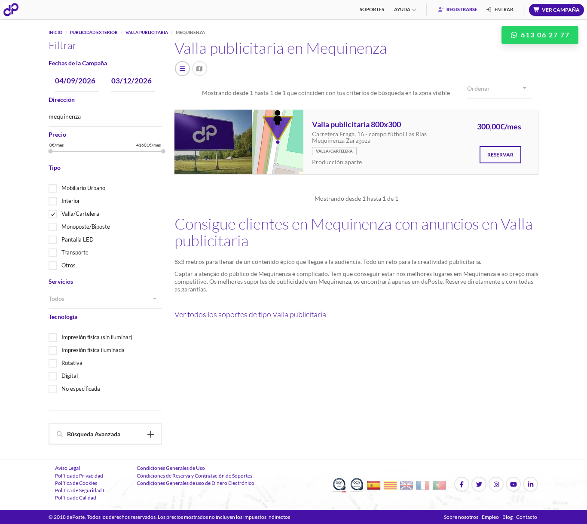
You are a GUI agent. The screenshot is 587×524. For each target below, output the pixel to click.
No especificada (80, 388)
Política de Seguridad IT (81, 490)
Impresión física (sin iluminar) (96, 337)
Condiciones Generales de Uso (171, 468)
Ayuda (402, 9)
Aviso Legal (67, 468)
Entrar (503, 9)
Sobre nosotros (461, 517)
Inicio (55, 32)
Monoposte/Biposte (85, 226)
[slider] (51, 151)
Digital (69, 375)
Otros (68, 265)
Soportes (372, 9)
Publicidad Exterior (94, 32)
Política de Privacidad (79, 475)
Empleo (490, 517)
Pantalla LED (77, 239)
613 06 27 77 (544, 35)
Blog (507, 517)
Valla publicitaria (146, 32)
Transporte (75, 252)
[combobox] (105, 299)
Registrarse (461, 9)
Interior (70, 200)
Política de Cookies (76, 483)
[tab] (105, 434)
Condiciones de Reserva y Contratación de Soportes (194, 475)
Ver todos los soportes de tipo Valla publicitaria (250, 314)
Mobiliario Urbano (83, 187)
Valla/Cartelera (80, 213)
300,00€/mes (499, 127)
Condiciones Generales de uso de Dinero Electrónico (195, 483)
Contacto (526, 517)
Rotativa (72, 362)
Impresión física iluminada (93, 349)
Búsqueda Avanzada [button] (93, 434)
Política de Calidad (75, 497)
